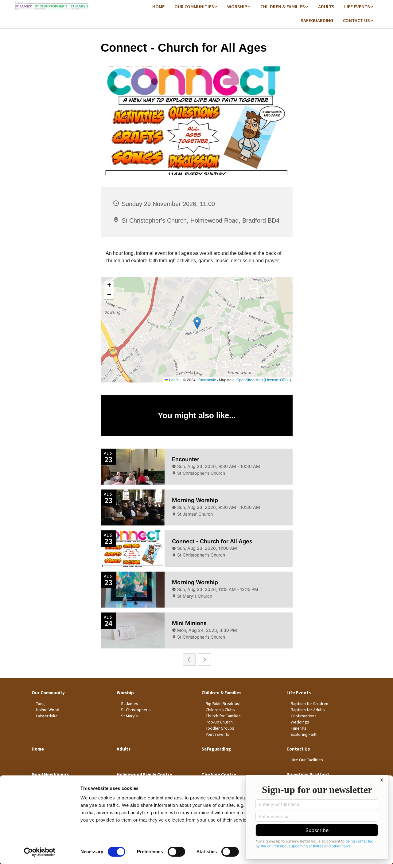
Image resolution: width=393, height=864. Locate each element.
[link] (195, 7)
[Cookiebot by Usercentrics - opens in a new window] (40, 852)
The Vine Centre (218, 774)
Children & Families (282, 6)
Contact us (356, 20)
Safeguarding (317, 20)
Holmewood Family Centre (144, 774)
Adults (326, 6)
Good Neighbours (50, 774)
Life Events (357, 6)
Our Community (48, 693)
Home (158, 6)
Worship (237, 6)
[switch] (176, 852)
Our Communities (194, 6)
